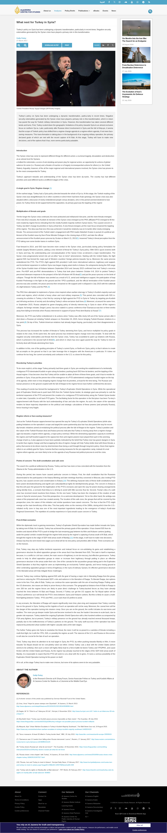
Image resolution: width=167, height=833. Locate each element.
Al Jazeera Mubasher (93, 803)
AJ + (86, 817)
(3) (81, 274)
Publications (83, 11)
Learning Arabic (67, 806)
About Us (18, 796)
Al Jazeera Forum (68, 809)
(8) (25, 322)
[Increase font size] (18, 46)
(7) (100, 311)
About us (47, 11)
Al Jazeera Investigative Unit (93, 812)
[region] (83, 827)
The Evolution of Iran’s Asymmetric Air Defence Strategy (132, 94)
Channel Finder (43, 811)
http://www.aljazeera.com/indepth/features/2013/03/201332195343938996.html (44, 706)
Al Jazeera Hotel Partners (71, 813)
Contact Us (42, 796)
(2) (77, 238)
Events (105, 11)
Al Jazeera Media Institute (71, 802)
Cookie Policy (19, 807)
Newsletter (42, 807)
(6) (85, 301)
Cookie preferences (22, 811)
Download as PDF (52, 45)
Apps (40, 800)
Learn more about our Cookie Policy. (72, 829)
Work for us (42, 803)
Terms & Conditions (22, 800)
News (114, 11)
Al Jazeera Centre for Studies (69, 797)
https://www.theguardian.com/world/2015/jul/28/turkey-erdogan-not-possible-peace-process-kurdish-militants (55, 721)
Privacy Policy (20, 803)
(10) (64, 481)
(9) (54, 340)
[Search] (150, 11)
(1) (51, 188)
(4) (49, 287)
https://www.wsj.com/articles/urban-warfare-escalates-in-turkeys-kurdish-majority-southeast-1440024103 (53, 729)
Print (67, 45)
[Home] (28, 9)
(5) (81, 295)
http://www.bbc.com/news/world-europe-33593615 (94, 734)
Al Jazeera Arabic (91, 800)
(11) (71, 538)
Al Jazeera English (91, 796)
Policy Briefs (70, 11)
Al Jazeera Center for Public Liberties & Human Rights (71, 819)
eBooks (96, 11)
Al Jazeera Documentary (94, 807)
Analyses (57, 11)
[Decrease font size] (25, 46)
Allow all (140, 825)
